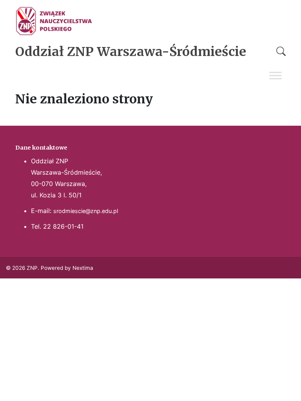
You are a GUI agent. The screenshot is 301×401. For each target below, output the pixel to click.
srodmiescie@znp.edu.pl (85, 211)
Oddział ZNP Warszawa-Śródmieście (130, 52)
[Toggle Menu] (275, 75)
